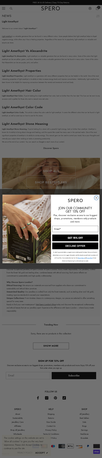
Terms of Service (81, 258)
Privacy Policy (89, 258)
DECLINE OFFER (75, 246)
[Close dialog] (96, 198)
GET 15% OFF (75, 238)
